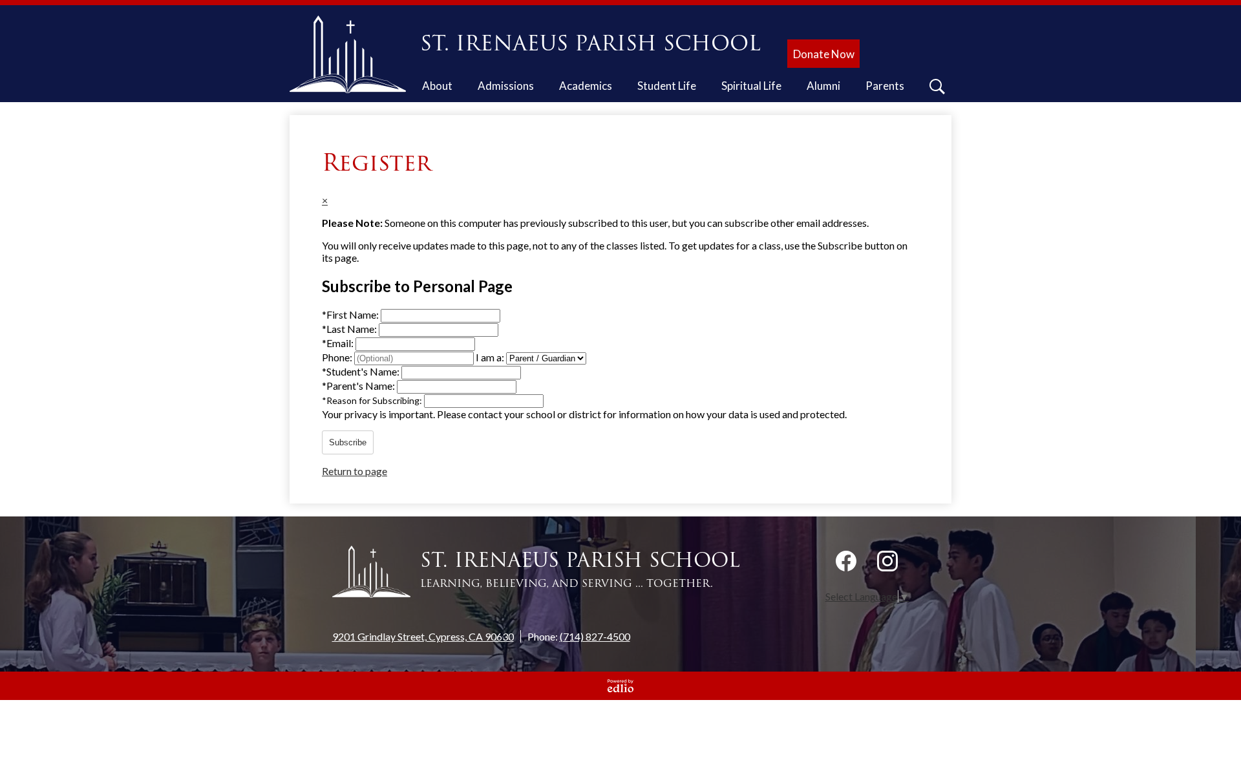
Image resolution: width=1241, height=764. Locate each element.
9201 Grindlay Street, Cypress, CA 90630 (423, 636)
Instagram (887, 561)
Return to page (354, 471)
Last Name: (350, 329)
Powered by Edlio (620, 685)
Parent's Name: (359, 385)
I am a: (490, 357)
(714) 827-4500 (595, 636)
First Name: (351, 314)
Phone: (338, 357)
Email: (338, 343)
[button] (437, 88)
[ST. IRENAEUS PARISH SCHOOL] (353, 54)
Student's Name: (361, 371)
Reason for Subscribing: (373, 400)
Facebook (846, 561)
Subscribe (347, 442)
